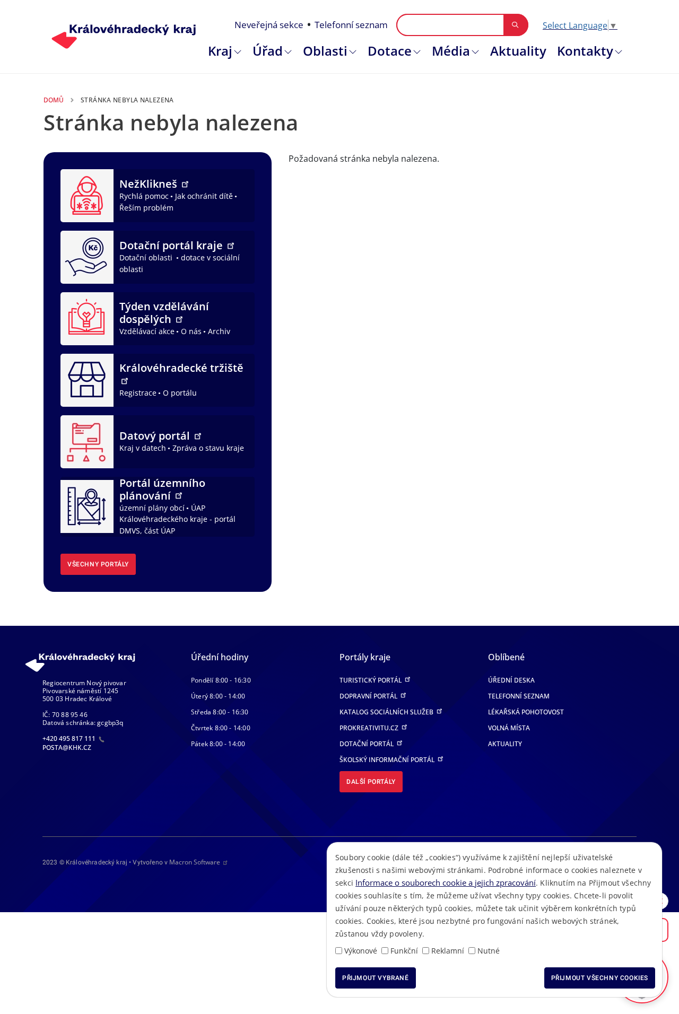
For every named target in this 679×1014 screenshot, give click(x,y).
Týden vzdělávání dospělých (164, 312)
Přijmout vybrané (375, 978)
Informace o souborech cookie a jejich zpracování (445, 882)
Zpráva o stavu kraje (208, 448)
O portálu (180, 393)
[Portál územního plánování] (87, 505)
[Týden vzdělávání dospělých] (87, 318)
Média (451, 50)
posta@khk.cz (66, 747)
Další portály (371, 781)
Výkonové (360, 951)
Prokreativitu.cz (370, 727)
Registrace (137, 393)
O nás (191, 331)
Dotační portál (367, 743)
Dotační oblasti (147, 257)
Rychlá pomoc (144, 196)
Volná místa (509, 727)
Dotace (390, 50)
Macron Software (194, 862)
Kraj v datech (142, 448)
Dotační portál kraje (172, 245)
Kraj (220, 50)
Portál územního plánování (162, 489)
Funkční (404, 951)
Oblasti (325, 50)
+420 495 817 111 (69, 738)
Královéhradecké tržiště (181, 368)
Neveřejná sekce (268, 25)
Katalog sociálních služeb (387, 711)
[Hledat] (515, 25)
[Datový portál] (87, 441)
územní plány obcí (152, 508)
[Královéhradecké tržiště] (87, 379)
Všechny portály (98, 564)
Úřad (268, 50)
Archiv (219, 331)
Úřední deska (511, 680)
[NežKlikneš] (87, 194)
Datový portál (156, 436)
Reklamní (447, 951)
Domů (53, 99)
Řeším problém (146, 208)
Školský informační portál (388, 759)
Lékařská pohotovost (526, 711)
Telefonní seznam (351, 25)
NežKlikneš (149, 184)
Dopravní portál (369, 696)
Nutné (488, 951)
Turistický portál (371, 680)
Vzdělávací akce (147, 331)
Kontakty (585, 50)
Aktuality (518, 50)
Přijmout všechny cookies (599, 978)
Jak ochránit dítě (204, 196)
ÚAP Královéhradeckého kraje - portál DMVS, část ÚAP (177, 519)
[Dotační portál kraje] (87, 256)
